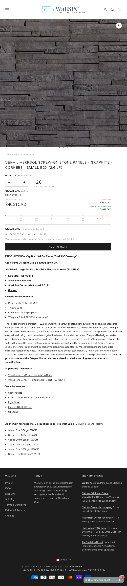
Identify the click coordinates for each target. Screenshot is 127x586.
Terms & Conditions (15, 504)
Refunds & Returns (15, 510)
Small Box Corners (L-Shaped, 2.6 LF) (28, 285)
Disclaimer (10, 493)
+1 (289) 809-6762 (96, 570)
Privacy (9, 482)
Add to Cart (58, 246)
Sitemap (9, 515)
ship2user (52, 486)
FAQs (8, 488)
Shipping (9, 499)
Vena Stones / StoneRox (19, 154)
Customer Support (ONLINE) (106, 579)
